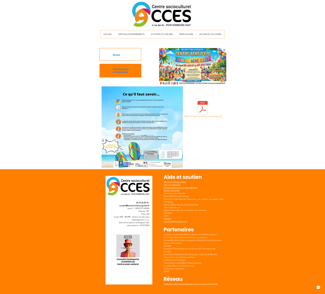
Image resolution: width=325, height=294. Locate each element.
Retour (116, 54)
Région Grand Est (171, 190)
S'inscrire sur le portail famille (121, 70)
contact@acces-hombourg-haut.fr (134, 205)
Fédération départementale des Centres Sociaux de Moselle (191, 284)
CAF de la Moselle (172, 185)
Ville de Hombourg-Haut (175, 182)
